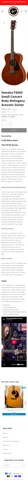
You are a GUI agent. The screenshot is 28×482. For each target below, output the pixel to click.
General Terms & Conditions (11, 441)
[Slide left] (10, 88)
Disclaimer (6, 445)
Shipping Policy (7, 453)
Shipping (3, 111)
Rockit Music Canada (11, 479)
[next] (25, 403)
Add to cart (14, 414)
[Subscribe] (23, 465)
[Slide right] (17, 88)
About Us (5, 437)
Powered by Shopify (20, 479)
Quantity (3, 120)
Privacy (5, 449)
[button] (2, 11)
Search (5, 433)
